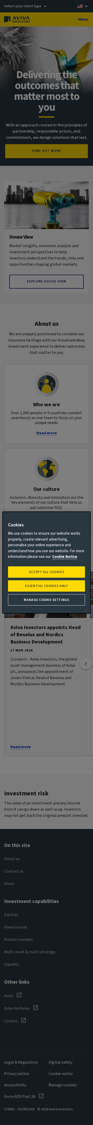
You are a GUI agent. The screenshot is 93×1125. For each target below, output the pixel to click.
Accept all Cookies (46, 572)
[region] (46, 562)
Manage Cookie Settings (46, 600)
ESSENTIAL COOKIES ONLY (46, 586)
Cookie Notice (64, 556)
